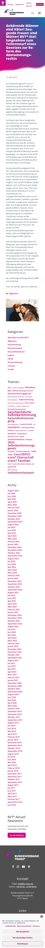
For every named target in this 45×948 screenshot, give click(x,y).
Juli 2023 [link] (11, 595)
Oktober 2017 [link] (14, 779)
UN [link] (9, 470)
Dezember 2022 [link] (15, 615)
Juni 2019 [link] (12, 728)
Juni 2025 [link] (12, 530)
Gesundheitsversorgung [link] (21, 419)
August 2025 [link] (13, 524)
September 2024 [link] (15, 555)
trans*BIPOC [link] (22, 454)
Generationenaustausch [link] (17, 409)
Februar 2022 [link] (14, 643)
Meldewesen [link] (22, 434)
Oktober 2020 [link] (14, 688)
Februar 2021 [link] (14, 677)
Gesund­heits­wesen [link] (16, 351)
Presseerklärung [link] (15, 362)
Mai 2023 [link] (12, 601)
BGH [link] (10, 390)
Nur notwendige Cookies (22, 938)
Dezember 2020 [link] (15, 683)
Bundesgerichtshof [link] (26, 391)
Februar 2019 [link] (14, 737)
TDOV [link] (10, 454)
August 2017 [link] (13, 785)
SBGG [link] (11, 442)
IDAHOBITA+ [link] (14, 427)
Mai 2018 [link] (12, 762)
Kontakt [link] (10, 4)
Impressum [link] (36, 926)
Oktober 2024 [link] (14, 553)
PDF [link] (37, 278)
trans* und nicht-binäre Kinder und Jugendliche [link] (21, 465)
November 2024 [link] (15, 550)
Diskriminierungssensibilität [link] (16, 403)
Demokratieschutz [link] (13, 400)
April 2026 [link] (12, 502)
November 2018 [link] (15, 745)
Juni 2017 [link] (12, 790)
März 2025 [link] (12, 538)
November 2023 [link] (15, 584)
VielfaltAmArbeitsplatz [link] (21, 472)
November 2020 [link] (15, 686)
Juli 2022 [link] (11, 629)
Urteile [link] (11, 369)
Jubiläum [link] (11, 430)
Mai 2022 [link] (12, 635)
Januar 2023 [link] (13, 612)
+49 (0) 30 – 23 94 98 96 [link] (26, 886)
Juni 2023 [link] (12, 598)
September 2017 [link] (15, 782)
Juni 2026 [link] (12, 496)
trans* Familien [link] (19, 460)
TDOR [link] (33, 451)
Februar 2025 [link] (14, 541)
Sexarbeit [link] (11, 451)
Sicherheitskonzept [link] (23, 451)
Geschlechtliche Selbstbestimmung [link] (22, 413)
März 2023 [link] (12, 606)
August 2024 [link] (13, 558)
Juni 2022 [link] (12, 632)
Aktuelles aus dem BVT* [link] (18, 337)
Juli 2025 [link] (11, 527)
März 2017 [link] (12, 796)
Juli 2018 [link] (11, 756)
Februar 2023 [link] (14, 609)
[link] (3, 3)
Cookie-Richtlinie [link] (10, 926)
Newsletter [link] (20, 4)
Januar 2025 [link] (13, 544)
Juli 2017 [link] (11, 788)
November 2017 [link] (15, 776)
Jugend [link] (11, 355)
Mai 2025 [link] (12, 533)
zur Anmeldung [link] (16, 835)
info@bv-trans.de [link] (25, 884)
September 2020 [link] (15, 691)
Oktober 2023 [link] (14, 587)
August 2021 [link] (13, 660)
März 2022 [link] (12, 640)
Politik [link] (10, 358)
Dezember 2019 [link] (15, 711)
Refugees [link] (29, 439)
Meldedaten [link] (12, 434)
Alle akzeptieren (22, 932)
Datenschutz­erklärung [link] (24, 926)
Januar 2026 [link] (13, 510)
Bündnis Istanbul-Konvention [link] (16, 396)
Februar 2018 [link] (14, 768)
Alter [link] (9, 388)
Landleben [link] (31, 430)
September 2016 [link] (15, 802)
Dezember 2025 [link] (15, 513)
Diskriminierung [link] (26, 399)
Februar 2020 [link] (14, 708)
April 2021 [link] (12, 672)
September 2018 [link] (15, 751)
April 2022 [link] (12, 638)
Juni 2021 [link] (12, 666)
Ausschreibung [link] (14, 344)
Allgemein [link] (13, 293)
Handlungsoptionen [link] (13, 424)
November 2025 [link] (15, 516)
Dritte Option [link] (30, 403)
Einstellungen (22, 944)
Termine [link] (11, 366)
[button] (42, 916)
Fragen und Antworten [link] (22, 406)
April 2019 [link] (12, 734)
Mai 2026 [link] (12, 499)
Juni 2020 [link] (12, 697)
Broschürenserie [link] (15, 348)
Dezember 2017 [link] (15, 773)
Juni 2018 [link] (12, 759)
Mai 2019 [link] (12, 731)
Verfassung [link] (14, 470)
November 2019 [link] (15, 714)
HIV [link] (34, 424)
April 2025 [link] (12, 536)
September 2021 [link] (15, 657)
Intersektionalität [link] (27, 427)
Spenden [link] (40, 4)
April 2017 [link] (12, 793)
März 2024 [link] (12, 572)
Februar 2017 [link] (14, 799)
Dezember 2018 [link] (15, 742)
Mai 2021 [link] (12, 669)
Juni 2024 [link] (12, 564)
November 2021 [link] (15, 652)
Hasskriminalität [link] (26, 424)
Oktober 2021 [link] (14, 654)
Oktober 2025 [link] (14, 519)
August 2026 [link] (13, 490)
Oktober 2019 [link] (14, 717)
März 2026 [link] (12, 504)
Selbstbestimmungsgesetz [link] (21, 447)
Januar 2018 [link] (13, 771)
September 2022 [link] (15, 623)
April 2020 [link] (12, 703)
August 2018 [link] (13, 754)
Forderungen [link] (11, 406)
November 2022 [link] (15, 618)
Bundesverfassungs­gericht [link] (19, 393)
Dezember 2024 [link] (15, 547)
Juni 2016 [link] (12, 805)
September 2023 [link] (15, 589)
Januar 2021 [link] (13, 680)
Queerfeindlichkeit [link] (16, 439)
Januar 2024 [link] (13, 578)
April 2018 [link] (12, 765)
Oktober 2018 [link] (14, 748)
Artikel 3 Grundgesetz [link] (18, 388)
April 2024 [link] (12, 570)
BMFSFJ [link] (15, 391)
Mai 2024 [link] (12, 567)
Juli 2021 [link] (11, 663)
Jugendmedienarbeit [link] (21, 430)
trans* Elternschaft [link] (21, 457)
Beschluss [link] (30, 387)
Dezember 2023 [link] (15, 581)
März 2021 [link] (12, 674)
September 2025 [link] (15, 521)
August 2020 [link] (13, 694)
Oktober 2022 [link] (14, 621)
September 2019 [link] (15, 720)
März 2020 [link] (12, 706)
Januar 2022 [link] (13, 646)
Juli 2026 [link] (11, 493)
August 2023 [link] (13, 592)
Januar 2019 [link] (13, 739)
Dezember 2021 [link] (15, 649)
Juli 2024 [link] (11, 561)
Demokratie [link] (28, 396)
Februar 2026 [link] (14, 507)
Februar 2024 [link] (14, 575)
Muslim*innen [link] (13, 436)
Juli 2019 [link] (11, 725)
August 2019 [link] (13, 722)
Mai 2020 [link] (12, 700)
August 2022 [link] (13, 626)
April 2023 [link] (12, 603)
